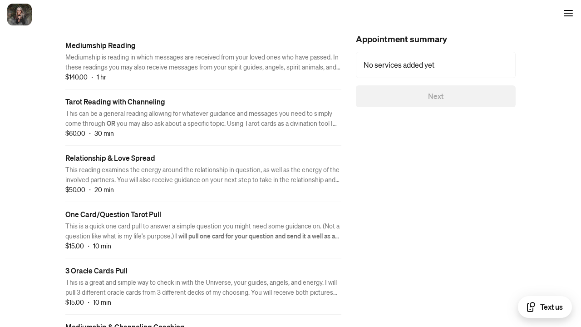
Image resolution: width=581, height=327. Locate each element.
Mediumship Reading (100, 45)
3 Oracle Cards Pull (96, 270)
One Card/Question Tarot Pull (113, 214)
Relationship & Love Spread (110, 158)
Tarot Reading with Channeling (115, 101)
